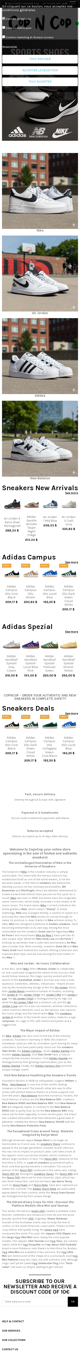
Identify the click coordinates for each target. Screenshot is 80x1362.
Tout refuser (40, 59)
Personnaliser (9, 46)
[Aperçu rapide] (14, 513)
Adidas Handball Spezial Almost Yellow (68, 663)
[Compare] (12, 513)
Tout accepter (40, 81)
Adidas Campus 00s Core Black (11, 592)
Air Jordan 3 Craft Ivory (69, 520)
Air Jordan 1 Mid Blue (50, 518)
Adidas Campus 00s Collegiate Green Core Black (49, 746)
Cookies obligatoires (18, 18)
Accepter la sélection (40, 70)
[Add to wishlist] (10, 513)
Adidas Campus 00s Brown (30, 592)
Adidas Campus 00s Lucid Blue (49, 592)
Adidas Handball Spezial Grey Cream (11, 663)
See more (71, 493)
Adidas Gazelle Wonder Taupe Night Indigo (31, 526)
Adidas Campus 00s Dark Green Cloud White (68, 595)
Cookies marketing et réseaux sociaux (29, 37)
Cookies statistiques (19, 28)
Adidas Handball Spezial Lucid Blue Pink (30, 663)
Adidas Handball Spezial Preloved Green (49, 663)
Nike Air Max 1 (44, 935)
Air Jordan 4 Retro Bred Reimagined (12, 522)
